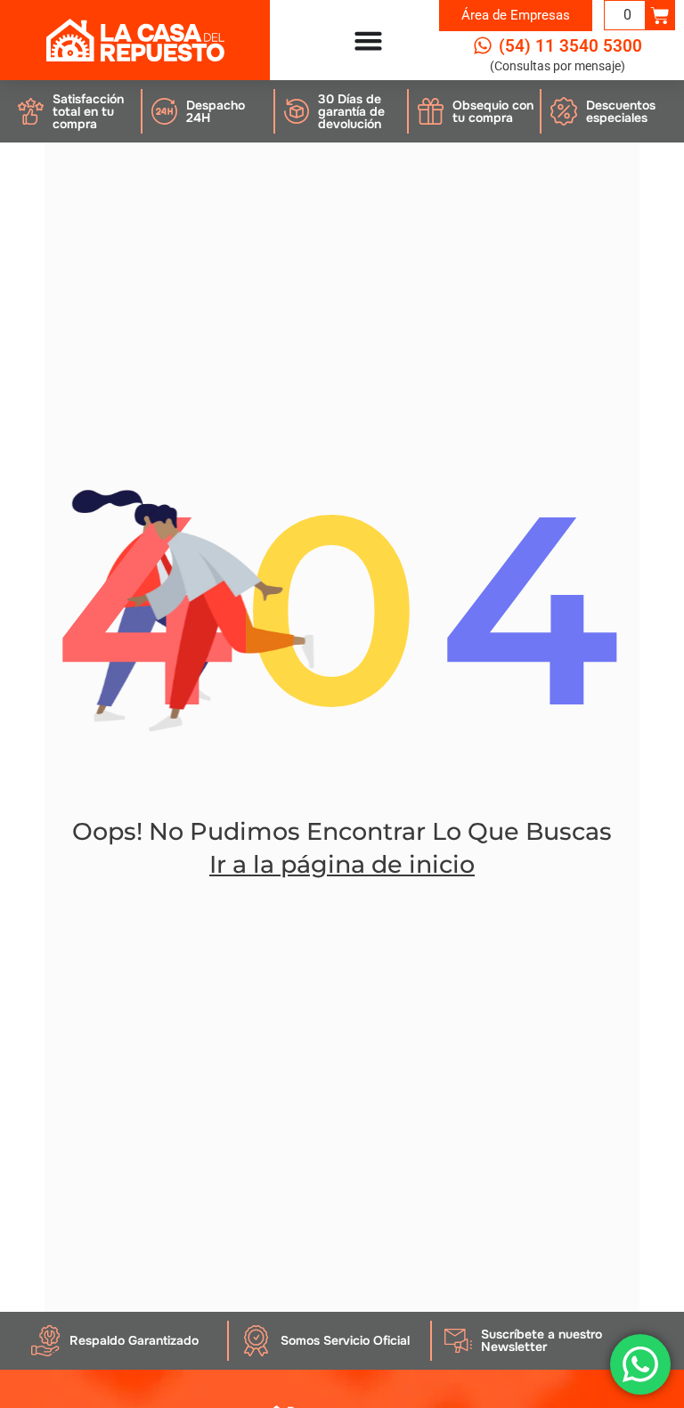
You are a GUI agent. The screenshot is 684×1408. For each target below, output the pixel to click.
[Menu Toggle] (368, 40)
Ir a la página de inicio (342, 864)
